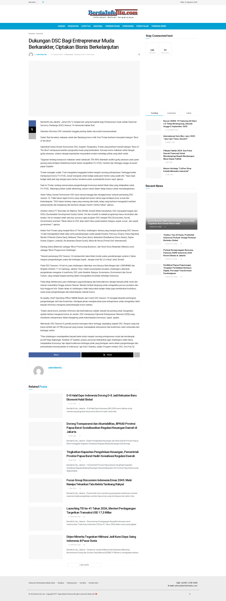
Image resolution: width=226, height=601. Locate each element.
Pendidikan (128, 26)
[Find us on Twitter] (43, 2)
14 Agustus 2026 (155, 227)
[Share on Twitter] (32, 130)
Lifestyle (86, 26)
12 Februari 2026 (74, 545)
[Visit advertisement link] (171, 82)
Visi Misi (83, 583)
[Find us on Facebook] (39, 2)
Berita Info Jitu (39, 594)
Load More (84, 565)
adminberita (41, 54)
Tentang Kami (72, 583)
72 (80, 488)
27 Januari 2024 (57, 54)
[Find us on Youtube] (46, 2)
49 (84, 517)
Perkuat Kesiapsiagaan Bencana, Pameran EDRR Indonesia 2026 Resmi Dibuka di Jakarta (178, 253)
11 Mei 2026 (72, 488)
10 (181, 244)
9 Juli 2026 (72, 404)
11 (80, 436)
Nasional (98, 26)
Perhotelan (142, 26)
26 (181, 259)
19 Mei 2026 (72, 436)
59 (84, 545)
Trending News (158, 26)
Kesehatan (73, 26)
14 (181, 277)
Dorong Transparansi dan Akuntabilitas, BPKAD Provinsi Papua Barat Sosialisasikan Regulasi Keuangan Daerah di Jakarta (102, 427)
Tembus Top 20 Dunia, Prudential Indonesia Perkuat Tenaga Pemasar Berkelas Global (179, 238)
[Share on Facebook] (32, 123)
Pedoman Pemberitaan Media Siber (42, 583)
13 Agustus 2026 (171, 259)
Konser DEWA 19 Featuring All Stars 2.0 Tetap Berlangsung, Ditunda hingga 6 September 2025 (180, 124)
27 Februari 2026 (74, 517)
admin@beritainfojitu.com (185, 586)
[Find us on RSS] (50, 2)
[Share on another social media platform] (32, 136)
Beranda (32, 34)
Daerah (61, 26)
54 (80, 460)
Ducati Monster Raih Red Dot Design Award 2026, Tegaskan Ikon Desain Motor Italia (171, 222)
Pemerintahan (112, 26)
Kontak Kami (93, 583)
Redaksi (61, 583)
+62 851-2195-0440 (189, 583)
